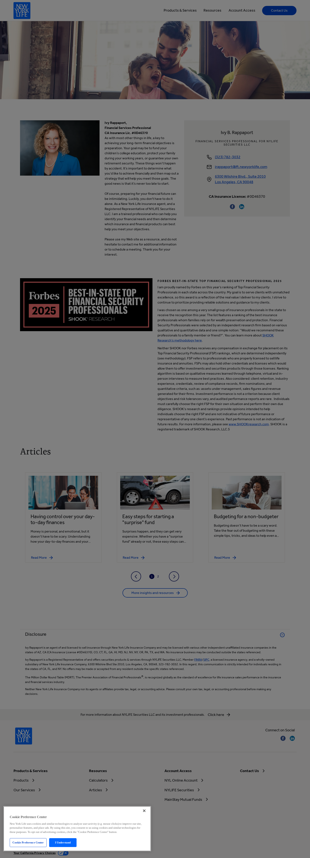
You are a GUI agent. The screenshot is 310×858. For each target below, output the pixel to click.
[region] (77, 828)
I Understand (63, 842)
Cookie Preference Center (28, 842)
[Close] (144, 810)
